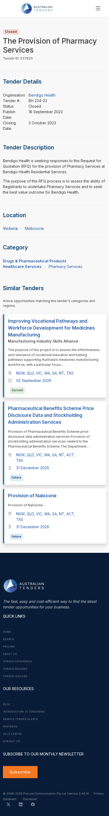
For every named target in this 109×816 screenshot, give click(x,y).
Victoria (10, 228)
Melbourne (34, 228)
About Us (10, 654)
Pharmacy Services (65, 266)
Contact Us (11, 741)
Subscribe (20, 772)
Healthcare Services (22, 266)
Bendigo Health (42, 95)
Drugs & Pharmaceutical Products (34, 261)
